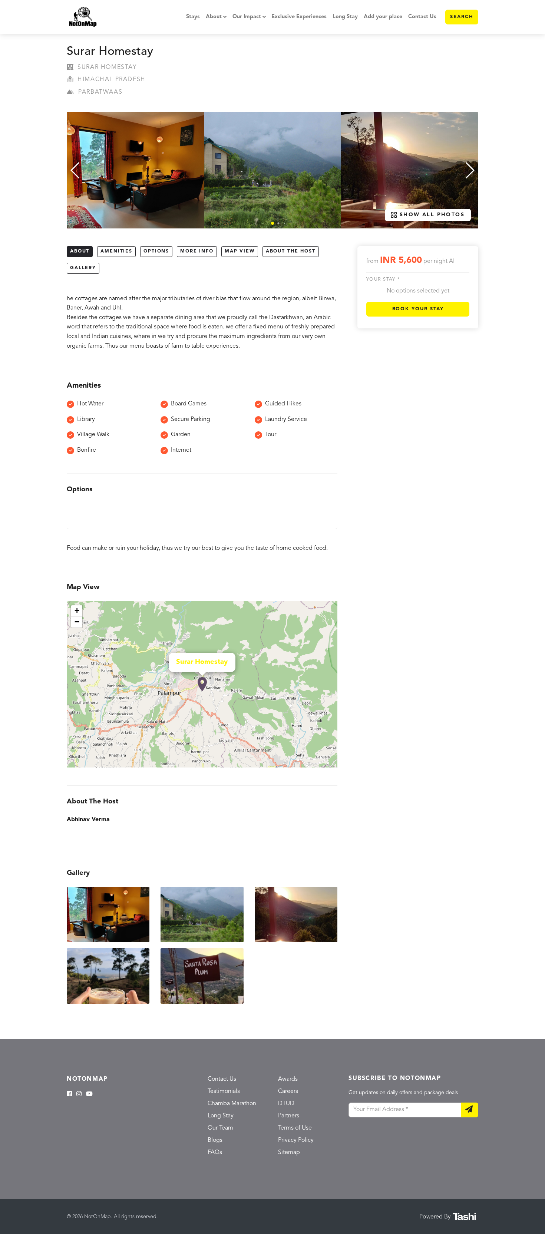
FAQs (215, 1153)
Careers (288, 1091)
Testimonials (224, 1091)
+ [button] (77, 610)
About (214, 17)
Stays (193, 17)
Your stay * (383, 279)
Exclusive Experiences (299, 17)
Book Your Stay (418, 309)
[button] (272, 223)
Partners (288, 1116)
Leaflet (329, 765)
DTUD (286, 1104)
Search (461, 16)
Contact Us (422, 17)
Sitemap (289, 1153)
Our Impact (246, 17)
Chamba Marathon (232, 1104)
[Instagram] (79, 1094)
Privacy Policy (296, 1140)
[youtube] (89, 1094)
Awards (288, 1079)
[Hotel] (202, 684)
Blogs (215, 1140)
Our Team (220, 1128)
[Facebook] (69, 1094)
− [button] (77, 621)
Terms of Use (295, 1128)
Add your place (383, 17)
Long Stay (345, 17)
